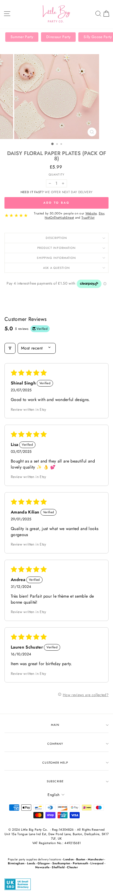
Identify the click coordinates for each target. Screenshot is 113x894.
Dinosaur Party (58, 36)
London (68, 859)
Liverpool (97, 863)
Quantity (56, 175)
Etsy (101, 213)
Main (55, 725)
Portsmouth (80, 863)
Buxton (80, 859)
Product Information (56, 248)
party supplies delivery (34, 859)
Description (56, 238)
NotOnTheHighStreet (59, 217)
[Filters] (10, 348)
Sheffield (58, 867)
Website (90, 213)
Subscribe (55, 781)
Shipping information (56, 258)
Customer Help (55, 763)
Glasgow (44, 863)
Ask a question (56, 268)
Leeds (31, 863)
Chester (72, 867)
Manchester (96, 859)
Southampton (61, 863)
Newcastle (42, 867)
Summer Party (22, 36)
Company (55, 744)
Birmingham (16, 863)
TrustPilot (87, 217)
